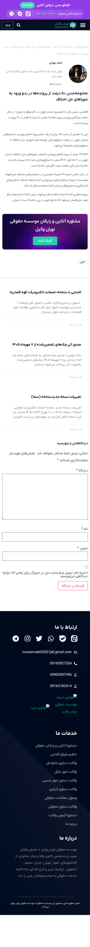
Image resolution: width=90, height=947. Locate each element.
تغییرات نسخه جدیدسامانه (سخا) (56, 397)
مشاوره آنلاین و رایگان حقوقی (56, 746)
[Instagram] (27, 638)
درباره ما (68, 838)
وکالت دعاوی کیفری (63, 789)
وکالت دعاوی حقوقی (62, 807)
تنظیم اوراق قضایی (63, 754)
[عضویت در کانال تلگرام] (11, 13)
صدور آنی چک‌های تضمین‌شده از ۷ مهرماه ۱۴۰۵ (46, 344)
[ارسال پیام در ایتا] (28, 13)
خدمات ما (66, 733)
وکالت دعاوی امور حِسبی (59, 780)
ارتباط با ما (66, 627)
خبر (82, 262)
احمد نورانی (55, 63)
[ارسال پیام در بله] (20, 14)
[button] (45, 13)
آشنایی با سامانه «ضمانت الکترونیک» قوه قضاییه (45, 292)
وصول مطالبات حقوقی (61, 798)
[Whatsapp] (51, 638)
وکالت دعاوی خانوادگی (61, 763)
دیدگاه (82, 470)
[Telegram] (15, 638)
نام (84, 529)
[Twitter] (39, 638)
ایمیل (82, 548)
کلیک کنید (27, 5)
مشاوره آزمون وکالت (62, 815)
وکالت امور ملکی (65, 772)
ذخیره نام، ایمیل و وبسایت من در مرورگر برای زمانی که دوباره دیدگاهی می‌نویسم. (45, 574)
